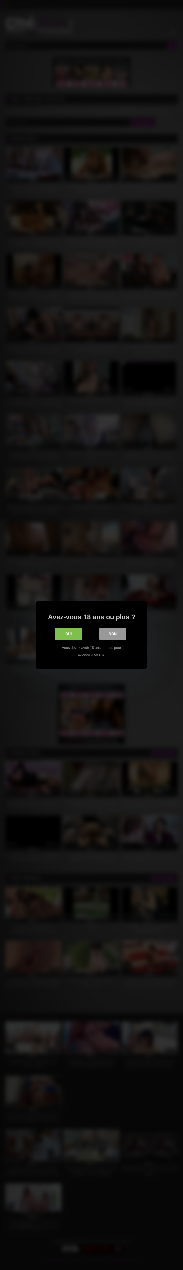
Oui (68, 634)
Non (113, 634)
